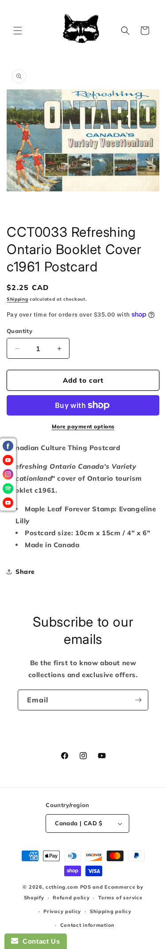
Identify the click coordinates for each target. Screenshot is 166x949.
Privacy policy (62, 911)
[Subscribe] (138, 700)
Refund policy (71, 897)
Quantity (19, 330)
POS (85, 887)
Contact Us (39, 941)
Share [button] (25, 572)
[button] (17, 30)
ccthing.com (62, 887)
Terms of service (120, 897)
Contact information (87, 925)
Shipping (17, 299)
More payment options (83, 426)
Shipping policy (110, 911)
